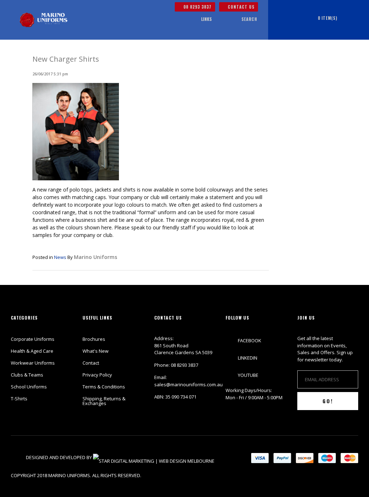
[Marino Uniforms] (43, 20)
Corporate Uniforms (32, 339)
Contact (91, 363)
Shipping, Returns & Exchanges (104, 400)
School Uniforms (29, 386)
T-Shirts (19, 398)
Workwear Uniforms (33, 363)
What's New (95, 351)
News (60, 257)
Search (249, 19)
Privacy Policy (97, 374)
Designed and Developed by (59, 457)
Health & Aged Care (32, 351)
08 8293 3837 (197, 7)
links (206, 19)
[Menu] (186, 19)
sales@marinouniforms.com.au (188, 384)
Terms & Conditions (104, 386)
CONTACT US (240, 7)
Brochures (94, 339)
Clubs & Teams (27, 374)
